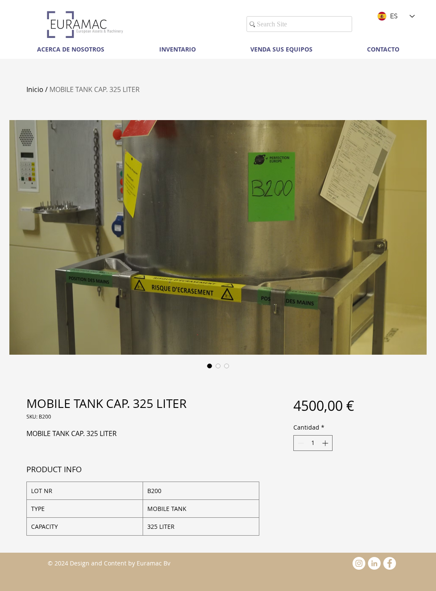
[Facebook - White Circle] (389, 563)
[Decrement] (300, 443)
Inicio (34, 89)
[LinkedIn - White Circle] (374, 563)
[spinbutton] (313, 443)
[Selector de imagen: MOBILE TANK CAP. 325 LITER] (209, 365)
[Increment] (326, 443)
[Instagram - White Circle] (359, 563)
